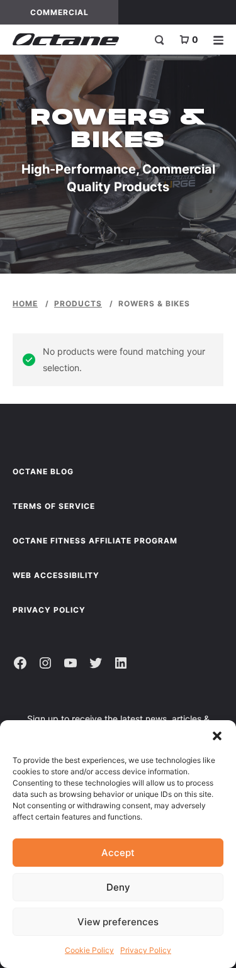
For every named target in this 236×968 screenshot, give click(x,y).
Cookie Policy (89, 950)
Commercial (74, 12)
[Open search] (159, 40)
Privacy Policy (145, 950)
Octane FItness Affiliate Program (95, 540)
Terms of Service (54, 506)
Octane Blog (43, 471)
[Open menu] (218, 40)
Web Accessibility (56, 575)
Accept (118, 853)
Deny (118, 887)
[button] (217, 736)
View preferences (118, 922)
